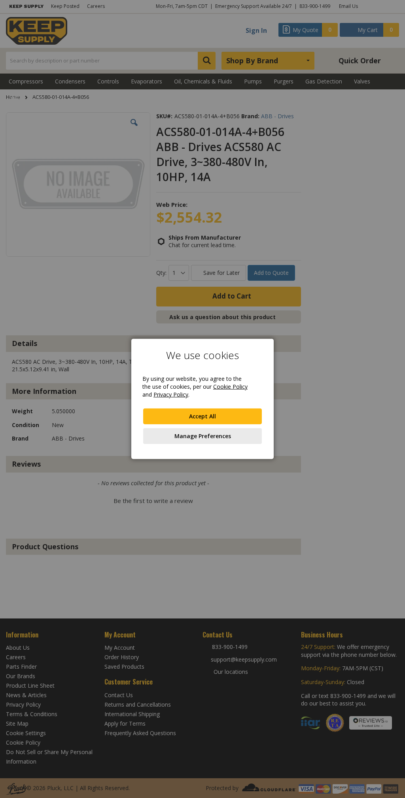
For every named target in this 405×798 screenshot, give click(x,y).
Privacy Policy (170, 394)
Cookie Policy (230, 386)
